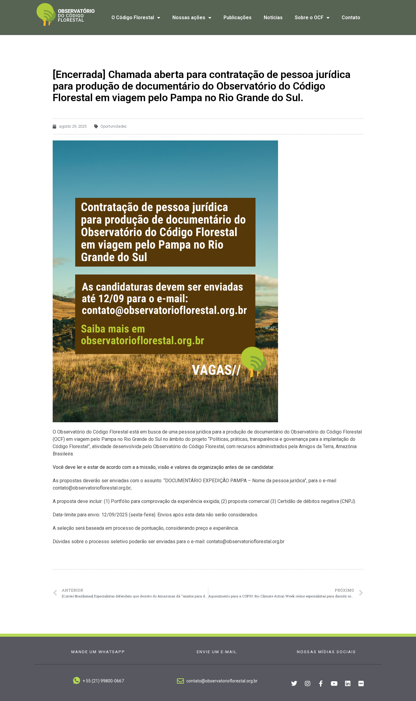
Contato (351, 17)
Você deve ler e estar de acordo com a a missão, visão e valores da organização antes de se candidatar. (163, 467)
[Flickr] (361, 684)
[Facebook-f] (321, 684)
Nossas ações (188, 17)
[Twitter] (294, 684)
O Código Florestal (132, 17)
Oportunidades (113, 126)
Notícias (273, 17)
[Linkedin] (348, 684)
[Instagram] (308, 684)
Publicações (238, 17)
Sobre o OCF (309, 17)
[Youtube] (334, 684)
